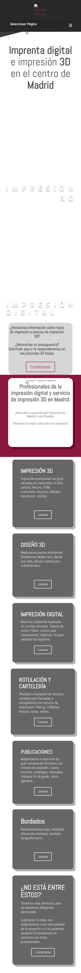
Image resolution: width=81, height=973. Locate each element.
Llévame (43, 515)
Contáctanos (40, 367)
